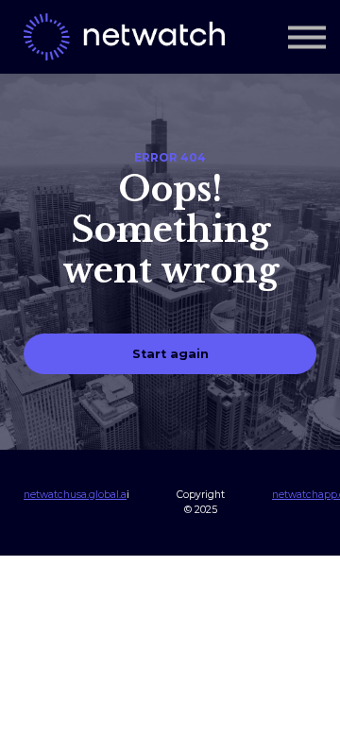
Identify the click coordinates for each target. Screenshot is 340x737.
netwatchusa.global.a (75, 494)
